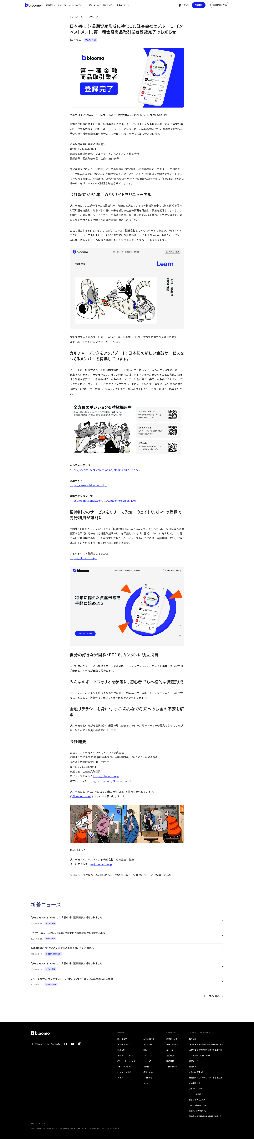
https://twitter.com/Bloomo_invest (109, 781)
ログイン (185, 5)
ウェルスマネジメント (76, 5)
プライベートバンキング (126, 1061)
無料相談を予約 (220, 5)
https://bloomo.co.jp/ (83, 558)
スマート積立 (148, 1044)
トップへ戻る (212, 996)
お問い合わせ (171, 1066)
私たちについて (95, 5)
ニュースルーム (76, 16)
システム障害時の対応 (198, 1105)
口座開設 (199, 5)
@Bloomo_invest (80, 796)
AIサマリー (147, 1055)
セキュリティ (148, 1061)
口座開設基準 (194, 1083)
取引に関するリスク (197, 1099)
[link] (127, 920)
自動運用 (49, 5)
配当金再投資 (149, 1039)
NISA (145, 1050)
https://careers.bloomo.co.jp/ (88, 485)
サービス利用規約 (196, 1094)
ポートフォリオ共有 (124, 1072)
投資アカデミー (109, 5)
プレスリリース (92, 16)
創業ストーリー (172, 1044)
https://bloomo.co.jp (106, 776)
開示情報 (170, 1061)
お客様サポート (123, 5)
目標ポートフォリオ (124, 1066)
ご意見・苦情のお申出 (198, 1110)
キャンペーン (148, 1083)
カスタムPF (62, 5)
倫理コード (193, 1061)
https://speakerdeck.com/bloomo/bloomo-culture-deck (105, 470)
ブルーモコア (122, 1039)
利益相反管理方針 (196, 1072)
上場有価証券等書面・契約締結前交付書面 (206, 1044)
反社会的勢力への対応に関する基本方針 (205, 1077)
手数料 (146, 1066)
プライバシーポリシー (197, 1088)
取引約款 (193, 1039)
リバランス (121, 1077)
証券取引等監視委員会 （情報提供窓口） (205, 1116)
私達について (171, 1039)
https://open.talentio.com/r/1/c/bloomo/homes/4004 (103, 500)
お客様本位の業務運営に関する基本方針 (205, 1050)
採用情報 (170, 1055)
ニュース (169, 1050)
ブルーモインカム (123, 1044)
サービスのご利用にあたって (200, 1055)
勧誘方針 (193, 1066)
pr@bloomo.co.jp (101, 864)
